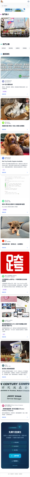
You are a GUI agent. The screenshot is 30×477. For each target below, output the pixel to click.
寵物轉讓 (11, 48)
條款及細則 (15, 465)
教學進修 (4, 48)
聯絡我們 (12, 474)
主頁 (9, 474)
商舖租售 (18, 48)
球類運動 (25, 48)
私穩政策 (20, 474)
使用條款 (16, 474)
